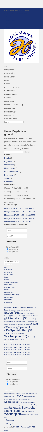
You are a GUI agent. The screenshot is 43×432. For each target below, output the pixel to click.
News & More (10, 77)
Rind (6, 324)
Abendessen (8, 307)
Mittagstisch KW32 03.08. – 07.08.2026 (19, 218)
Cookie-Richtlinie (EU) (13, 105)
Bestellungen (31, 307)
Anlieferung (23, 307)
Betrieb (7, 310)
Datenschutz (9, 101)
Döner (27, 310)
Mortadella (32, 319)
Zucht (21, 339)
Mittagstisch (9, 70)
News (6, 80)
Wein (22, 333)
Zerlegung (15, 339)
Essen (11, 312)
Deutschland (21, 310)
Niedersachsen (9, 321)
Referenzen (8, 175)
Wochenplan (15, 336)
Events (7, 158)
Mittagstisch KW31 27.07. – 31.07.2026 (19, 222)
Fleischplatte (30, 313)
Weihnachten (9, 182)
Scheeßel (14, 328)
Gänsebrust (15, 315)
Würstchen (31, 337)
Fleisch (22, 313)
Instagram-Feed (11, 94)
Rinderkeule (13, 324)
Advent (16, 307)
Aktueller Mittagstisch (13, 87)
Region (25, 321)
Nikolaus (19, 321)
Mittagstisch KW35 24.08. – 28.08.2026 (19, 208)
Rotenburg (21, 324)
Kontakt (7, 98)
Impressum (9, 115)
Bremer (13, 310)
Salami (28, 324)
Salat (11, 407)
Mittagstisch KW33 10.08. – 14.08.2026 (19, 215)
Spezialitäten (22, 330)
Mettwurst (28, 316)
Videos (7, 84)
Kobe (21, 315)
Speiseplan (28, 407)
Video (8, 333)
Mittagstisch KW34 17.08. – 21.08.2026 (19, 212)
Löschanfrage (10, 112)
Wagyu (16, 333)
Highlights (8, 161)
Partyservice (9, 73)
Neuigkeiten (13, 252)
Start (6, 66)
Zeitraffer (7, 339)
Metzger (27, 399)
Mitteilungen (9, 168)
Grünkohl (7, 315)
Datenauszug (9, 108)
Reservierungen (33, 321)
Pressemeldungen (11, 172)
